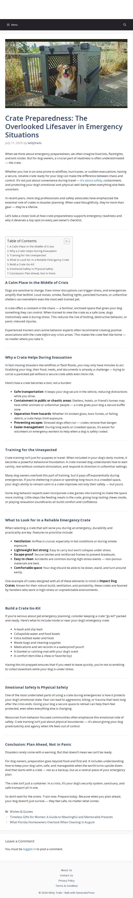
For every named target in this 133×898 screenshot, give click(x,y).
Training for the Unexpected (28, 255)
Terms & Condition (66, 885)
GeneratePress (85, 892)
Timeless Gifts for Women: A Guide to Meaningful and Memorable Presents (61, 817)
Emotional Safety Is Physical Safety (31, 268)
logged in (29, 849)
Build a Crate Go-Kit (22, 264)
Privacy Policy (66, 880)
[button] (125, 24)
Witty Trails (66, 9)
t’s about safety (91, 180)
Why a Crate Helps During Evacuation (33, 251)
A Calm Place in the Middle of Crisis (32, 246)
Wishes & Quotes (21, 812)
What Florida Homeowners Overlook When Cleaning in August (52, 822)
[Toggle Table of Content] (65, 241)
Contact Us (66, 875)
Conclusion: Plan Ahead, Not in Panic (33, 273)
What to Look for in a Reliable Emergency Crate (39, 259)
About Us (66, 870)
